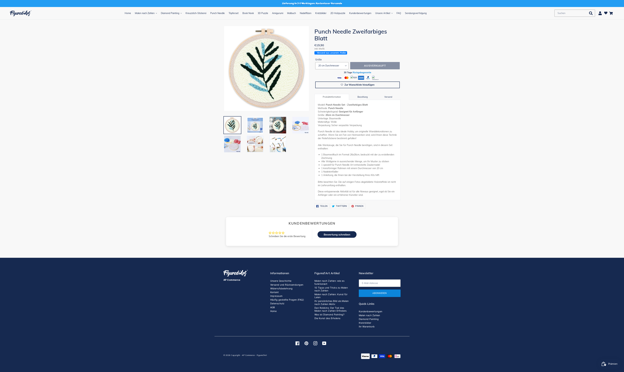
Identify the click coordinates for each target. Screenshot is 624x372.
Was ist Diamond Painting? (329, 314)
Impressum (276, 296)
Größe (318, 59)
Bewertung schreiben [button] (337, 234)
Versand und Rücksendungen (286, 284)
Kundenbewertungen (370, 311)
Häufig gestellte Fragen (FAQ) (287, 299)
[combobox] (574, 13)
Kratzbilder (365, 322)
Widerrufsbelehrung (281, 288)
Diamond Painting (369, 319)
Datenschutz (277, 303)
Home (273, 311)
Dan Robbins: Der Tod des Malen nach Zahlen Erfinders (330, 309)
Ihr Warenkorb (367, 326)
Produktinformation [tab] (332, 97)
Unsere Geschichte (281, 280)
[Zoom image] (266, 68)
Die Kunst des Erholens (327, 318)
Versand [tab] (388, 97)
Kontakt (274, 292)
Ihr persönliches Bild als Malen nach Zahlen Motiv (331, 302)
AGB (272, 307)
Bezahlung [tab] (363, 97)
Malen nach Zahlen (369, 315)
